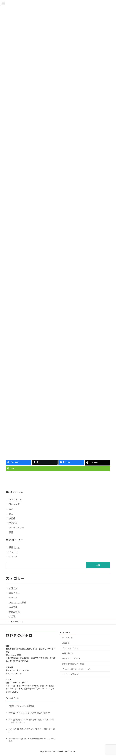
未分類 (12, 616)
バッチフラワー (16, 527)
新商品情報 (14, 611)
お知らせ (13, 588)
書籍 (11, 532)
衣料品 (12, 518)
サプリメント (15, 499)
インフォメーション (70, 648)
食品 (11, 513)
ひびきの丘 (14, 593)
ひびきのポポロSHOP (71, 658)
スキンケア (14, 504)
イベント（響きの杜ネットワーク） (76, 669)
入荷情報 (13, 607)
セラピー (13, 552)
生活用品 (13, 523)
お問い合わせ (67, 653)
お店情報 (65, 643)
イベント (13, 556)
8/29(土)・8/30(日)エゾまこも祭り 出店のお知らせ (29, 713)
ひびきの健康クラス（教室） (74, 664)
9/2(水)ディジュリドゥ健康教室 (21, 706)
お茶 (11, 509)
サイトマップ (14, 621)
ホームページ (67, 638)
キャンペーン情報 (17, 602)
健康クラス (14, 547)
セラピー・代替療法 (70, 674)
